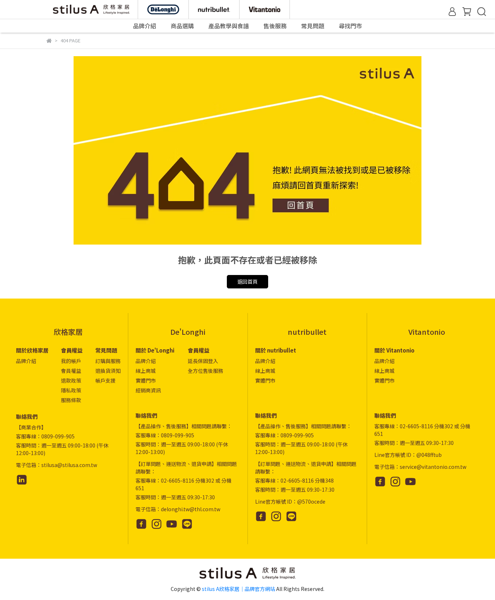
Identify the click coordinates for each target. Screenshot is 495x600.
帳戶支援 (105, 380)
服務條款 (71, 400)
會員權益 (71, 370)
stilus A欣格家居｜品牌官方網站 (238, 588)
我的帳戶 (71, 360)
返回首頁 (247, 281)
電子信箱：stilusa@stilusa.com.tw (56, 464)
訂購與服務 (108, 360)
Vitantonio (426, 331)
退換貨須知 (108, 370)
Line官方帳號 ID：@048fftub (408, 454)
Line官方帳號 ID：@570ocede (290, 501)
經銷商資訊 (148, 390)
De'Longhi (187, 331)
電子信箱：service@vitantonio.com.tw (420, 466)
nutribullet (307, 331)
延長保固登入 (203, 360)
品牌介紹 (26, 360)
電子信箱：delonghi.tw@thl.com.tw (178, 509)
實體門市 (146, 380)
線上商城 (146, 370)
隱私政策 (71, 390)
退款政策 (71, 380)
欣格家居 (68, 331)
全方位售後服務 (205, 370)
